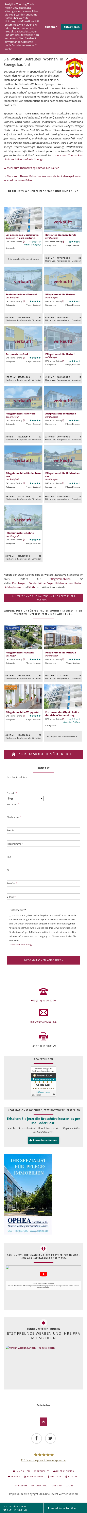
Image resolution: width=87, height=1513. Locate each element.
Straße (10, 830)
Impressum (16, 1494)
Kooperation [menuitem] (35, 1476)
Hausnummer (14, 843)
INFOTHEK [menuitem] (55, 1476)
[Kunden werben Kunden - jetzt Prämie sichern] (30, 1366)
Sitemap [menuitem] (57, 1485)
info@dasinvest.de (43, 1021)
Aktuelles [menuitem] (43, 1471)
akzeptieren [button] (72, 27)
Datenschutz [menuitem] (39, 1485)
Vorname (13, 804)
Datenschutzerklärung (20, 944)
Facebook (32, 1410)
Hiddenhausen (64, 583)
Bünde (32, 583)
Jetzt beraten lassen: (15, 1508)
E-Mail (11, 897)
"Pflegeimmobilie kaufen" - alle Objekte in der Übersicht (45, 598)
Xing (49, 1410)
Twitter (38, 1410)
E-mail (54, 1410)
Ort (9, 870)
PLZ (9, 857)
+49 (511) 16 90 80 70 (43, 1000)
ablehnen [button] (51, 27)
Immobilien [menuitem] (23, 1471)
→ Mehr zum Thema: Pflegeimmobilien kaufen (31, 168)
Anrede (12, 793)
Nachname (14, 817)
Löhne (42, 583)
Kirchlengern (19, 583)
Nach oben (43, 1421)
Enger (50, 583)
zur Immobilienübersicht (46, 754)
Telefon (12, 883)
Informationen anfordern (43, 960)
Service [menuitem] (15, 1476)
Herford (78, 583)
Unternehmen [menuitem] (65, 1471)
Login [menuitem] (69, 1485)
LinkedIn (43, 1410)
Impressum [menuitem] (20, 1485)
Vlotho (32, 587)
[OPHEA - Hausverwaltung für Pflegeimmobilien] (43, 1195)
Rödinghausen (13, 587)
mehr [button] (8, 49)
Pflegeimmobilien (60, 579)
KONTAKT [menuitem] (73, 1476)
